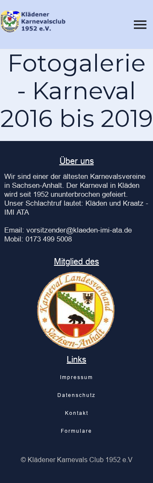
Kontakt (76, 413)
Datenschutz (76, 395)
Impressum (76, 377)
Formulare (76, 431)
